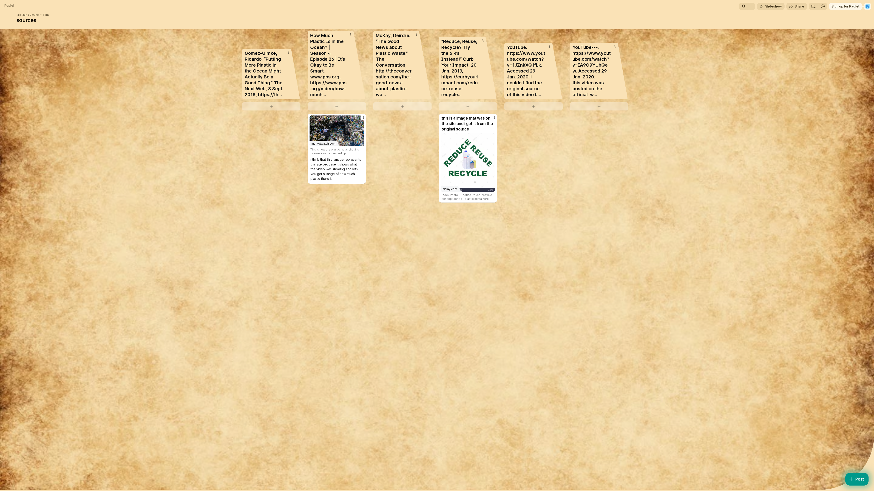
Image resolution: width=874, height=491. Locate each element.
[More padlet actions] (822, 6)
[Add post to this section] (271, 106)
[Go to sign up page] (867, 6)
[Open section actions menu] (288, 52)
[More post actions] (363, 117)
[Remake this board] (813, 6)
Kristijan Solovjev (28, 14)
